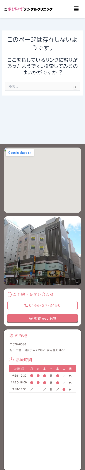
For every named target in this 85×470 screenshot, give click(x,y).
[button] (76, 9)
